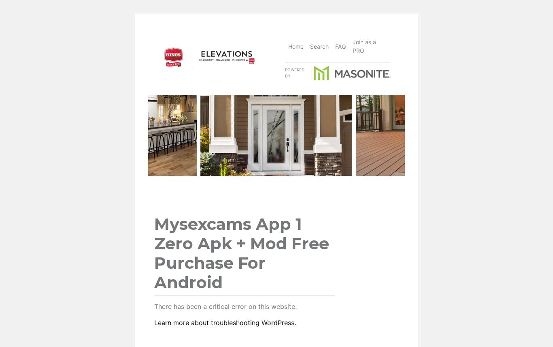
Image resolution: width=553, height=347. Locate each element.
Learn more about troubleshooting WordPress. (225, 323)
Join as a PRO (364, 46)
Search (319, 46)
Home (296, 46)
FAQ (340, 46)
